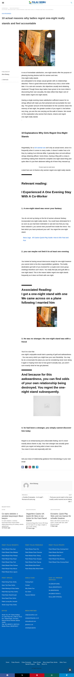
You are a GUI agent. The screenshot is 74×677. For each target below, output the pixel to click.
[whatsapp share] (33, 467)
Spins (3, 509)
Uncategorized (14, 8)
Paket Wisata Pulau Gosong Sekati (59, 562)
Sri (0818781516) (54, 590)
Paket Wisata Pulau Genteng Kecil (58, 549)
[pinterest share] (30, 467)
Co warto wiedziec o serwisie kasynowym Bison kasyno (12, 516)
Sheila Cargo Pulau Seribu (9, 604)
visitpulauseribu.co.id (31, 614)
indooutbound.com (30, 621)
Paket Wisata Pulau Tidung (33, 555)
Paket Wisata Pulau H (55, 555)
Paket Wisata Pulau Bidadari (10, 552)
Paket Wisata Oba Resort (56, 552)
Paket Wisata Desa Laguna (9, 572)
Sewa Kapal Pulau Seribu (9, 598)
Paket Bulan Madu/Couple (9, 595)
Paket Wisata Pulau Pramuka (33, 552)
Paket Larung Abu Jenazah (9, 601)
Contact (27, 585)
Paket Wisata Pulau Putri (9, 562)
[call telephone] (71, 3)
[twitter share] (26, 467)
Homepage (5, 8)
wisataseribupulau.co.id (32, 618)
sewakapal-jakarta (30, 627)
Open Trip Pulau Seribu (8, 585)
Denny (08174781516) (55, 597)
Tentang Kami (29, 582)
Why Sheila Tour (30, 588)
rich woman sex (40, 148)
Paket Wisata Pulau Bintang (57, 559)
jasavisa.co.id (29, 624)
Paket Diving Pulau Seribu (9, 582)
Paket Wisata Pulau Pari (32, 549)
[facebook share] (22, 467)
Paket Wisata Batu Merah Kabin (34, 568)
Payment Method (30, 595)
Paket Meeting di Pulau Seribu (10, 588)
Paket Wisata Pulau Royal (9, 559)
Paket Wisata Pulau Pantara (10, 565)
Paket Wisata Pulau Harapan (33, 559)
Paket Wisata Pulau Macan (9, 568)
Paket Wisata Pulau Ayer (9, 549)
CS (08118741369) (54, 584)
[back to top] (70, 669)
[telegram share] (37, 467)
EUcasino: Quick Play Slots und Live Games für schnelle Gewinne (61, 516)
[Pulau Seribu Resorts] (37, 2)
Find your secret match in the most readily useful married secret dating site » (60, 499)
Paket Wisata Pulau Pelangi (10, 555)
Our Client (28, 591)
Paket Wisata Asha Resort (32, 565)
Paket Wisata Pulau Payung (33, 562)
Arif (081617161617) (55, 593)
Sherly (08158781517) (55, 587)
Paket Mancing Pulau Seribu (10, 591)
